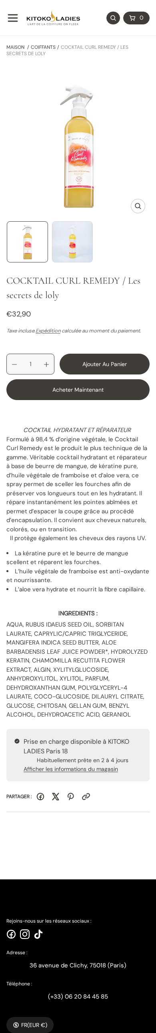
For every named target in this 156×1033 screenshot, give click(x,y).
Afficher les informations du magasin (71, 769)
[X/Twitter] (56, 796)
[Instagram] (25, 934)
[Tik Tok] (38, 934)
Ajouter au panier (104, 364)
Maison (15, 47)
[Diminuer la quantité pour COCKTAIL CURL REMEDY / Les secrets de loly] (12, 364)
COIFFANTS (43, 47)
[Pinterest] (71, 796)
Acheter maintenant (78, 389)
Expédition (48, 330)
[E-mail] (86, 796)
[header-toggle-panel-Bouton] (12, 18)
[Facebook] (40, 796)
